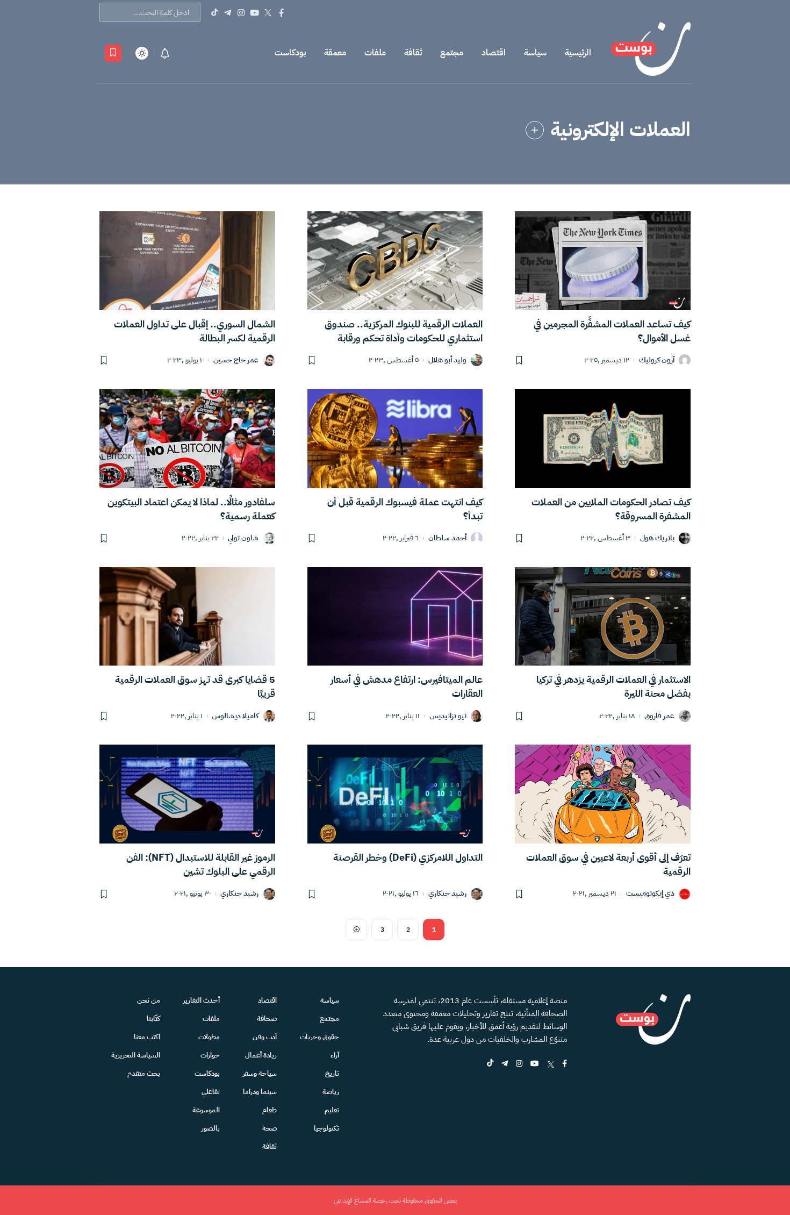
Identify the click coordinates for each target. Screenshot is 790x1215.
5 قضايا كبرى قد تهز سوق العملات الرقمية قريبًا (195, 686)
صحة (269, 1128)
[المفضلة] (113, 53)
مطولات (209, 1037)
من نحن (148, 1000)
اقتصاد (494, 52)
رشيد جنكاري (447, 893)
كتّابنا (153, 1018)
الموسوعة (206, 1110)
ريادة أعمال (261, 1055)
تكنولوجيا (326, 1128)
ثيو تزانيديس (447, 716)
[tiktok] (490, 1064)
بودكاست (290, 52)
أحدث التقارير (201, 1000)
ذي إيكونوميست (650, 893)
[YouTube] (254, 12)
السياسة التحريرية (135, 1055)
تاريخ (332, 1073)
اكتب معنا (147, 1037)
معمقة (335, 52)
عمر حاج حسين (235, 360)
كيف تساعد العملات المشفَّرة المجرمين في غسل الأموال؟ (612, 331)
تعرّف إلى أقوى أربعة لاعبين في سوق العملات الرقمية (608, 864)
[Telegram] (227, 12)
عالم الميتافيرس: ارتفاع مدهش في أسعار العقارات (407, 686)
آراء (335, 1055)
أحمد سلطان (447, 538)
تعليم (332, 1110)
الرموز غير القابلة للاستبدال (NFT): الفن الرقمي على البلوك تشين (200, 864)
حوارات (210, 1055)
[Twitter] (268, 12)
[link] (535, 130)
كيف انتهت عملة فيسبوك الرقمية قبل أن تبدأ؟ (405, 509)
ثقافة (413, 52)
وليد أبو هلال (447, 360)
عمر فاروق (659, 716)
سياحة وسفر (260, 1073)
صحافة (267, 1018)
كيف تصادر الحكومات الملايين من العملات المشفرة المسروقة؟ (611, 509)
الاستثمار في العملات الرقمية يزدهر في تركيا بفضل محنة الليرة (613, 686)
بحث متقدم (143, 1073)
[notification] (165, 53)
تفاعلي (211, 1092)
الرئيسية (578, 52)
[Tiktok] (214, 12)
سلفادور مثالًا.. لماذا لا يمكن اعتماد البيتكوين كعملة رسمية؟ (191, 509)
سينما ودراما (260, 1092)
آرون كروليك (656, 360)
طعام (269, 1110)
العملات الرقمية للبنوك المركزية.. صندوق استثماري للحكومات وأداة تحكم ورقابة (404, 331)
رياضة (330, 1092)
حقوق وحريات (319, 1037)
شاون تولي (243, 538)
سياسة (535, 52)
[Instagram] (241, 12)
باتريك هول (657, 538)
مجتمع (451, 52)
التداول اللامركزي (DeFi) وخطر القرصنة (408, 857)
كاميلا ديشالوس (235, 716)
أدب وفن (265, 1037)
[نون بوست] (651, 53)
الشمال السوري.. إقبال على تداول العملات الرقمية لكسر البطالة (194, 331)
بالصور (211, 1128)
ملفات (375, 52)
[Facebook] (281, 12)
